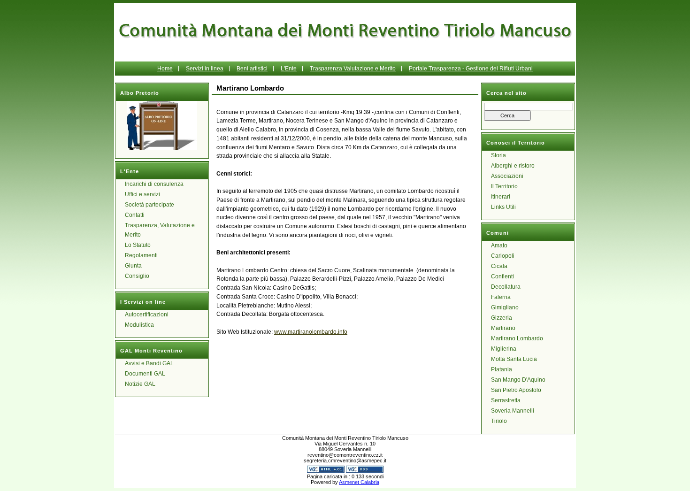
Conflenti (502, 276)
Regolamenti (141, 255)
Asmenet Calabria (359, 482)
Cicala (499, 266)
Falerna (501, 297)
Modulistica (139, 325)
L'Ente (289, 68)
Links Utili (503, 207)
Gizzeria (501, 318)
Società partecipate (149, 204)
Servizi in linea (204, 68)
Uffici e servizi (142, 194)
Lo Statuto (138, 245)
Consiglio (137, 276)
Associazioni (507, 176)
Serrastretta (506, 400)
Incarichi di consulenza (154, 184)
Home (165, 68)
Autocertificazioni (147, 314)
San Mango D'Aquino (518, 379)
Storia (498, 155)
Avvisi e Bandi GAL (149, 363)
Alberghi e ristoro (513, 165)
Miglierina (503, 348)
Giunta (133, 265)
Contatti (135, 215)
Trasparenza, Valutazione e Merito (160, 230)
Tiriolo (499, 421)
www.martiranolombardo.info (310, 332)
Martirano (503, 328)
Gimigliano (505, 307)
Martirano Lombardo (517, 338)
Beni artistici (252, 68)
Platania (501, 369)
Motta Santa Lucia (514, 359)
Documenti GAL (145, 373)
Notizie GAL (140, 384)
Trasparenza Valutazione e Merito (353, 68)
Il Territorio (504, 186)
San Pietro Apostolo (516, 390)
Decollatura (506, 287)
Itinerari (500, 196)
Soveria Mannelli (512, 410)
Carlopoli (502, 256)
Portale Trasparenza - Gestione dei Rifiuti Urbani (471, 68)
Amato (499, 245)
